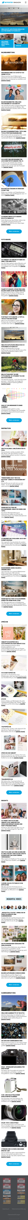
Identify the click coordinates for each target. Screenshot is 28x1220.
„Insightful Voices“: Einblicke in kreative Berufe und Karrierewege (13, 914)
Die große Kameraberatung (11, 1041)
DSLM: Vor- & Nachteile (9, 1123)
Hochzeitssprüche (8, 673)
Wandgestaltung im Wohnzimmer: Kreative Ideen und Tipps (13, 509)
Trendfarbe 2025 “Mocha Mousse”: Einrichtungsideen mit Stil (13, 479)
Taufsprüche (6, 727)
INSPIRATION (6, 428)
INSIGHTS (4, 801)
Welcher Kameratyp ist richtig (12, 1013)
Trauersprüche (7, 779)
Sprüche (4, 622)
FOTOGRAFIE (6, 239)
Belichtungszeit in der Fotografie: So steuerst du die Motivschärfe (12, 376)
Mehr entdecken (14, 231)
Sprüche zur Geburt (8, 753)
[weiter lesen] (5, 80)
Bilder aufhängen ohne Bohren (13, 973)
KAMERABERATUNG (8, 993)
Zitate (3, 699)
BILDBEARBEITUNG (8, 52)
